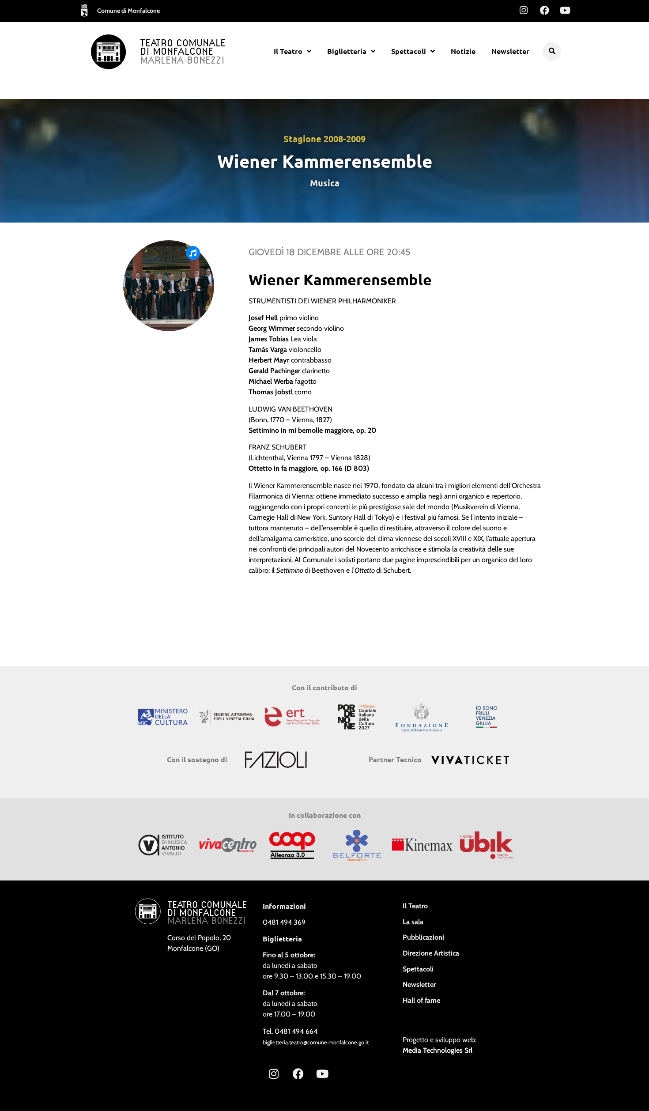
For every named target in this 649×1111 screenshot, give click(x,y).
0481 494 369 (284, 922)
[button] (552, 51)
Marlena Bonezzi (182, 61)
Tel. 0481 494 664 (290, 1031)
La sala (413, 922)
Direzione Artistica (431, 953)
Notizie (463, 51)
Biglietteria (346, 51)
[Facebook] (544, 10)
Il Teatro (288, 51)
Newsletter (510, 51)
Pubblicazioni (423, 937)
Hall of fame (421, 1000)
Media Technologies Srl (437, 1050)
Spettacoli (408, 51)
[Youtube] (565, 10)
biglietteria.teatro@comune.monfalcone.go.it (316, 1042)
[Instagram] (523, 10)
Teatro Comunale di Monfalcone (183, 48)
